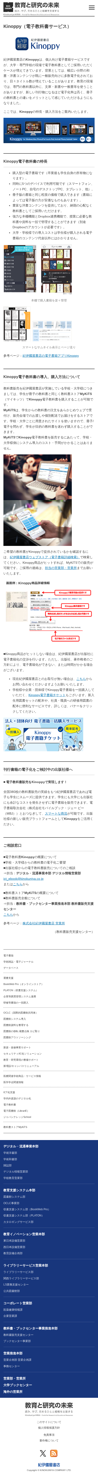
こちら (81, 679)
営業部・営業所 (14, 1378)
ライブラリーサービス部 (18, 1272)
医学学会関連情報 (13, 1082)
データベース (10, 967)
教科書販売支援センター (18, 1334)
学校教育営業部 (13, 1178)
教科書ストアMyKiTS (15, 1127)
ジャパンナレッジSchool (17, 1117)
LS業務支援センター (16, 1284)
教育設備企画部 (13, 1253)
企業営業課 (10, 1316)
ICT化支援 (9, 1092)
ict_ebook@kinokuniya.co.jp (23, 878)
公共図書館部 (11, 1291)
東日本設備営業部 (14, 1240)
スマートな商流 (56, 813)
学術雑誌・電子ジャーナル (18, 961)
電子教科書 (9, 1104)
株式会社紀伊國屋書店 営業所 (44, 923)
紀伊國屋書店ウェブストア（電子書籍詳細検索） (45, 557)
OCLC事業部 (11, 1203)
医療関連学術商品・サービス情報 (22, 1076)
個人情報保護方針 (49, 1427)
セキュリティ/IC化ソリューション (22, 1053)
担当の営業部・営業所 (61, 568)
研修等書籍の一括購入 (15, 1002)
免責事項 (49, 1434)
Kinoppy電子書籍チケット (47, 695)
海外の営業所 (13, 1391)
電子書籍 (8, 955)
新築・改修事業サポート (17, 1047)
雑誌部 (7, 1165)
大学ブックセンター (17, 1385)
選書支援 (8, 978)
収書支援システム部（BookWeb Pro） (27, 1209)
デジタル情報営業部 (15, 1171)
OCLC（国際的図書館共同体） (20, 1012)
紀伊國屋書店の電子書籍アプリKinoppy (51, 355)
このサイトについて (49, 1422)
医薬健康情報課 (13, 1309)
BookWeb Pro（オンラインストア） (23, 984)
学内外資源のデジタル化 (17, 1098)
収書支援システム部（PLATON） (23, 1215)
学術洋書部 (10, 1152)
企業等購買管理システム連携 (19, 996)
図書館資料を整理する (15, 1025)
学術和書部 (10, 1159)
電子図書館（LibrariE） (16, 1110)
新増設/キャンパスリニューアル (21, 1066)
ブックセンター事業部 (17, 1341)
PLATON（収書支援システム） (20, 990)
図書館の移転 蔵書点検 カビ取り (21, 1031)
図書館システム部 (14, 1196)
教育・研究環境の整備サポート (21, 1059)
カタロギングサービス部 (18, 1222)
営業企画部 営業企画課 (17, 1359)
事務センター (11, 1366)
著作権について (49, 1440)
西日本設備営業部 (14, 1247)
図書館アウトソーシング (17, 1037)
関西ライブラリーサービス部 (21, 1278)
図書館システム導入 (14, 1018)
